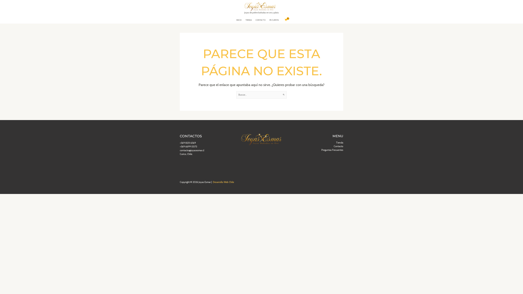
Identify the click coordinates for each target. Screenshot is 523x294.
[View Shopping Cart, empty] (285, 20)
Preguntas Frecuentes (332, 150)
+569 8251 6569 (188, 143)
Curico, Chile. (186, 154)
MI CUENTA (274, 20)
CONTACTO (261, 20)
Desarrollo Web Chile (223, 182)
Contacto (338, 146)
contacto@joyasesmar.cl (192, 150)
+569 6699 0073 (188, 146)
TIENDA (248, 20)
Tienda (339, 142)
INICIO (239, 20)
